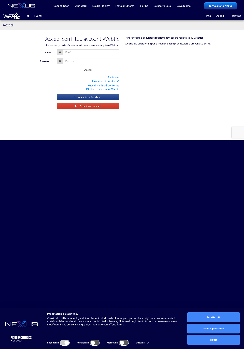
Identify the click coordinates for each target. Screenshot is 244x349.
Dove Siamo (183, 6)
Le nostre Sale (162, 6)
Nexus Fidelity (101, 6)
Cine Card (81, 6)
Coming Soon (61, 6)
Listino (144, 6)
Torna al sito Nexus (221, 5)
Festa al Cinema (124, 6)
